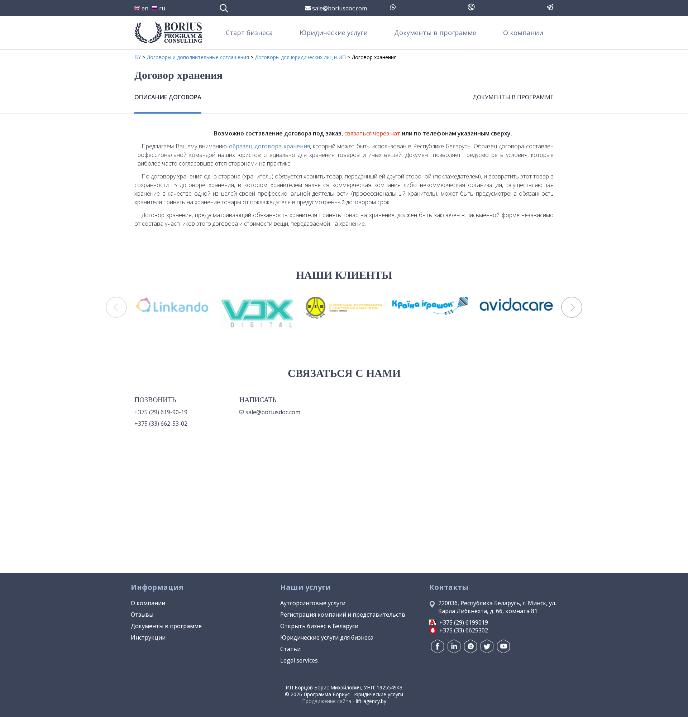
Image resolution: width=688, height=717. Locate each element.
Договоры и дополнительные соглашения (198, 57)
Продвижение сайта (326, 701)
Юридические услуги (334, 32)
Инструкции (148, 637)
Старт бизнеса (249, 32)
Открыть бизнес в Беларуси (319, 626)
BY (137, 57)
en (145, 8)
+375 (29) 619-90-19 (160, 412)
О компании (523, 32)
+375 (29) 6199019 (463, 622)
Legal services (299, 660)
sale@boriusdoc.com (339, 8)
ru (162, 8)
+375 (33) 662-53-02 (160, 423)
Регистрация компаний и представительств (342, 614)
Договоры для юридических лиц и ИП (300, 57)
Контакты (448, 587)
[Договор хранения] (198, 130)
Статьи (290, 649)
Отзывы (142, 614)
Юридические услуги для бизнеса (326, 637)
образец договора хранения (269, 146)
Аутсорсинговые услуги (312, 603)
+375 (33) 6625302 (463, 630)
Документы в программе (435, 32)
